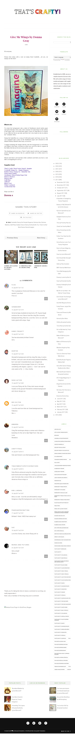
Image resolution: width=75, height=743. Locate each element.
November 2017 (61, 185)
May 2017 (60, 401)
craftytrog (17, 449)
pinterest (64, 114)
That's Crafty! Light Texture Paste (62, 577)
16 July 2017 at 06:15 (18, 451)
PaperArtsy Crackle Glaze (60, 492)
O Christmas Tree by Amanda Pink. (25, 266)
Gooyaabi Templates (39, 731)
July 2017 (60, 196)
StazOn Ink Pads (58, 542)
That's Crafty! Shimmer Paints (61, 586)
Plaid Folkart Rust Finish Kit (61, 502)
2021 (56, 169)
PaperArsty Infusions (59, 489)
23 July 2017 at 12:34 (18, 547)
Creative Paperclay (59, 444)
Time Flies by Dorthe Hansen (65, 326)
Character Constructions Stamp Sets (63, 441)
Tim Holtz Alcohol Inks (60, 641)
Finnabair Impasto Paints (60, 459)
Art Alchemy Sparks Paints (61, 432)
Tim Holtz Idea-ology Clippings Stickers (61, 654)
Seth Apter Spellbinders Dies (61, 527)
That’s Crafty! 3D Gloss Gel (60, 613)
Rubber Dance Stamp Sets (60, 521)
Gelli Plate (13, 225)
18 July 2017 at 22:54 (18, 530)
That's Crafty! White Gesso (60, 607)
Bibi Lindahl (17, 490)
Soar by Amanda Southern (64, 281)
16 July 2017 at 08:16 (18, 469)
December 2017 (61, 182)
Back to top (65, 731)
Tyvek (69, 666)
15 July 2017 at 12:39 (18, 334)
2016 (56, 415)
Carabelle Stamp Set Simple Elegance (22, 222)
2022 (56, 166)
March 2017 (60, 406)
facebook (56, 106)
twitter (64, 106)
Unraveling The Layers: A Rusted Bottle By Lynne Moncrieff (18, 708)
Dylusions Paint (58, 456)
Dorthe (15, 351)
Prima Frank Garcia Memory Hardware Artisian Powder (61, 512)
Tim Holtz (70, 638)
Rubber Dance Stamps (59, 524)
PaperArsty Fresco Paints (60, 486)
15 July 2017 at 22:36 (18, 427)
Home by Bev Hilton (62, 318)
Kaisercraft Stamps (59, 468)
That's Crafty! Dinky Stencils (61, 574)
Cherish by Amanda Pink (40, 266)
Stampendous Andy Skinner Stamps (63, 539)
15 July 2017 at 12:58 (18, 354)
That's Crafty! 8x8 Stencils (60, 558)
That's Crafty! (57, 551)
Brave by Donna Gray (63, 396)
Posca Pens (57, 505)
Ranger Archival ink (59, 515)
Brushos (56, 435)
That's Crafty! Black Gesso (60, 564)
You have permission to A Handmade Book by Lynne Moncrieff (63, 691)
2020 (56, 171)
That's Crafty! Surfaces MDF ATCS (62, 598)
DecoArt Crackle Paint (59, 447)
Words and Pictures (20, 545)
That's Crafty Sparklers (60, 548)
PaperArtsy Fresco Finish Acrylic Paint (62, 496)
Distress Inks (37, 222)
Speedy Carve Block (59, 536)
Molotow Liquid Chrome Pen (61, 483)
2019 (56, 174)
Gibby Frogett (18, 331)
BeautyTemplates (19, 731)
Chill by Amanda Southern (64, 322)
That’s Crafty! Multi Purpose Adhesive (61, 620)
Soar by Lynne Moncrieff (64, 254)
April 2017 (60, 404)
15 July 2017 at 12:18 (18, 310)
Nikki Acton (17, 380)
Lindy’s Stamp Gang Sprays (60, 477)
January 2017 (61, 412)
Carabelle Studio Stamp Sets (61, 438)
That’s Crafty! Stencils (59, 635)
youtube (57, 114)
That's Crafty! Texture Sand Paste (62, 604)
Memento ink (57, 480)
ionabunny (16, 307)
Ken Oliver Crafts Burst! (60, 474)
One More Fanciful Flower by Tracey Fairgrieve (17, 699)
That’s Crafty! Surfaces (60, 638)
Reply (46, 298)
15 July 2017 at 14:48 (18, 383)
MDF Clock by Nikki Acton (64, 267)
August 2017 (60, 193)
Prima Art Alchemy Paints (60, 508)
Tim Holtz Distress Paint (60, 650)
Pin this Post (27, 217)
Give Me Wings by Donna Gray (65, 302)
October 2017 (61, 187)
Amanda (15, 424)
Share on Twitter (36, 213)
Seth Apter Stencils (59, 530)
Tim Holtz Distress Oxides (60, 647)
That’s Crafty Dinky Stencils (61, 610)
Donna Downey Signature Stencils (62, 453)
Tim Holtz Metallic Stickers (61, 660)
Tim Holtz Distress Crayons (61, 644)
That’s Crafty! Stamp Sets (60, 632)
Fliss (14, 285)
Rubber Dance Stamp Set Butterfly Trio (27, 225)
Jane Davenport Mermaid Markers (63, 465)
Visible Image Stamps (59, 669)
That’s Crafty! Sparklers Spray (61, 629)
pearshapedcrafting (20, 510)
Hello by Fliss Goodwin (63, 264)
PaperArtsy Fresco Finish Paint (62, 499)
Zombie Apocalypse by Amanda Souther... (11, 267)
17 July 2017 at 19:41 (18, 513)
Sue (13, 527)
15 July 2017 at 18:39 (18, 405)
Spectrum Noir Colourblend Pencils (63, 533)
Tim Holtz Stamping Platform (61, 663)
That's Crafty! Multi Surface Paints (63, 580)
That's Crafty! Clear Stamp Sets (62, 568)
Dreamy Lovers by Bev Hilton (65, 277)
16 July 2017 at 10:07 (18, 493)
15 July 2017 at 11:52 (18, 287)
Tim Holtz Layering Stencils (61, 657)
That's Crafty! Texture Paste (61, 601)
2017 (56, 179)
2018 (56, 177)
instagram (56, 121)
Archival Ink (57, 429)
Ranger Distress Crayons (60, 518)
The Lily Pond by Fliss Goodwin (65, 222)
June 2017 (60, 398)
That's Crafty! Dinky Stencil (61, 571)
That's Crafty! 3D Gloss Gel (60, 555)
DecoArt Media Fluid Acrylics (61, 450)
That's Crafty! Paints (59, 583)
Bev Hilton (16, 402)
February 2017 (61, 409)
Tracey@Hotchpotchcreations (25, 466)
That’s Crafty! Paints (59, 623)
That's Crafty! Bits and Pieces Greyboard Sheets (61, 561)
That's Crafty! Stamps (59, 592)
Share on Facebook (17, 213)
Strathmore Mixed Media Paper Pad (63, 545)
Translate (67, 60)
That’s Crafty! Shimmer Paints (61, 626)
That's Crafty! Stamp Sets (60, 589)
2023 (56, 163)
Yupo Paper (70, 669)
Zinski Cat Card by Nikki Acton (65, 226)
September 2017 (62, 190)
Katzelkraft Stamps (59, 471)
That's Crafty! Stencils (59, 595)
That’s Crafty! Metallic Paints (61, 616)
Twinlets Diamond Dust (60, 666)
